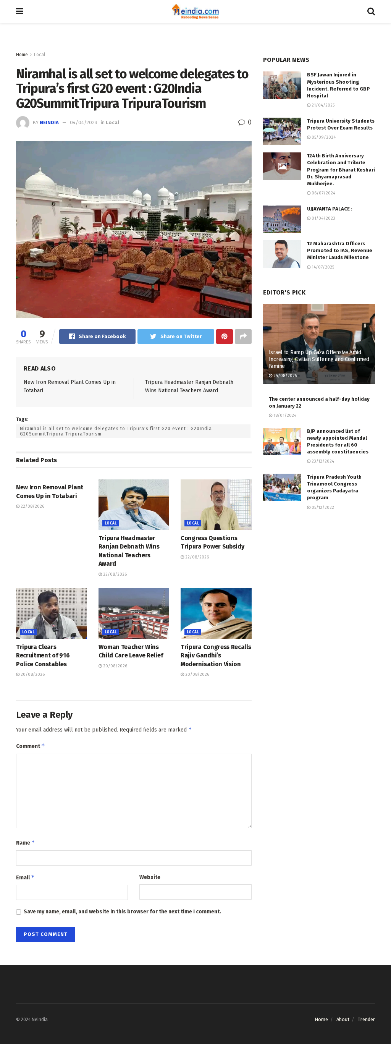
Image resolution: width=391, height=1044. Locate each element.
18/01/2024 (284, 415)
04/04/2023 (83, 122)
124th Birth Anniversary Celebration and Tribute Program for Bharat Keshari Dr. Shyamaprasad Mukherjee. (341, 169)
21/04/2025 (322, 105)
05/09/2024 (323, 137)
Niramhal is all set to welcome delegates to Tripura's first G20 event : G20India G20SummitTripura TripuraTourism (116, 431)
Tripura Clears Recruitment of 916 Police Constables (42, 655)
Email (25, 877)
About (342, 1019)
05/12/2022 (322, 507)
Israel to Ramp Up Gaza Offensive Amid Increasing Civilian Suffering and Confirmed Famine (319, 359)
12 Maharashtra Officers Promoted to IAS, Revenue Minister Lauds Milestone (339, 250)
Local (39, 54)
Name (25, 842)
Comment (30, 745)
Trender (366, 1019)
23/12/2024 (322, 461)
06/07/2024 (322, 193)
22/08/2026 (31, 506)
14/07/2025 (322, 267)
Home (22, 54)
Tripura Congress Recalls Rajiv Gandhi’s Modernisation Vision (216, 655)
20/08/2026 (32, 674)
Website (149, 877)
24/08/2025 (284, 375)
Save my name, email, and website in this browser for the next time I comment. (122, 911)
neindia (49, 122)
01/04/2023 (322, 218)
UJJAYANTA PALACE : (329, 209)
